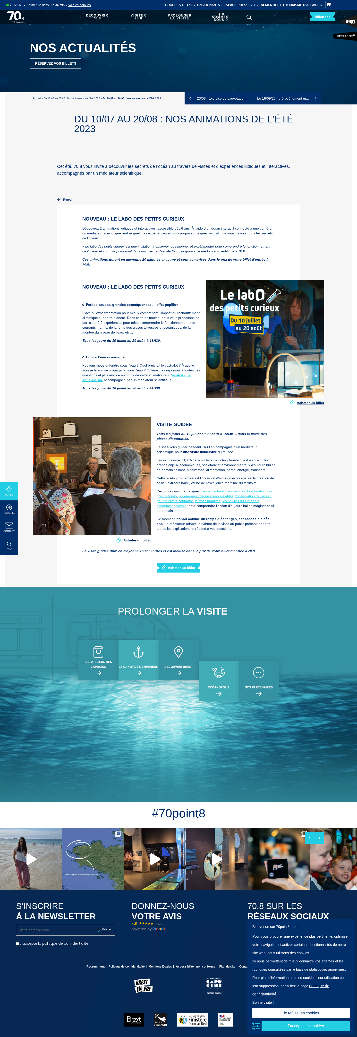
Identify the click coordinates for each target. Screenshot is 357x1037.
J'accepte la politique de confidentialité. (54, 943)
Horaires (9, 513)
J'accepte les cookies (305, 1026)
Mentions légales (160, 966)
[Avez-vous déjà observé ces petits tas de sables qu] (31, 859)
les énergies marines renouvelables (206, 496)
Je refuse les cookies (301, 1013)
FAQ (9, 548)
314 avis (159, 924)
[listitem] (31, 859)
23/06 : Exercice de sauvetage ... (221, 98)
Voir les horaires (79, 5)
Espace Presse (237, 5)
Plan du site (227, 966)
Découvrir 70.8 (97, 17)
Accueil (37, 98)
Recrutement (95, 966)
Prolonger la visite (179, 17)
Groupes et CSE (179, 5)
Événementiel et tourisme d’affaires (288, 5)
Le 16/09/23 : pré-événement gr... (283, 98)
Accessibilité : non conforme (195, 966)
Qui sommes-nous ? (221, 17)
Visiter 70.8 (138, 17)
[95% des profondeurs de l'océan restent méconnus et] (155, 859)
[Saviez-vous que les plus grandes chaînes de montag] (217, 859)
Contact (9, 531)
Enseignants (208, 5)
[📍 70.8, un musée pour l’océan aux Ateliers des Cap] (93, 859)
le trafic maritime (208, 501)
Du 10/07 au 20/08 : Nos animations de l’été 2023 (72, 98)
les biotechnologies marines (224, 491)
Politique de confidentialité (127, 966)
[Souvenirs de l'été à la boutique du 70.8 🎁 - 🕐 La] (279, 859)
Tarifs (9, 494)
